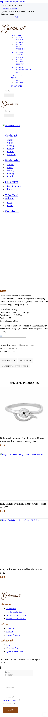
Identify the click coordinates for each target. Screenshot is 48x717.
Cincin (13, 345)
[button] (17, 411)
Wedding (30, 345)
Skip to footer (19, 1)
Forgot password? (10, 700)
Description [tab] (8, 360)
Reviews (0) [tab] (25, 360)
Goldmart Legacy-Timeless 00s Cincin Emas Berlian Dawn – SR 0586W (22, 439)
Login (7, 672)
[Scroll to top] (0, 667)
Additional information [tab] (15, 366)
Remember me (9, 703)
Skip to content (6, 1)
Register (9, 674)
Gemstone (10, 348)
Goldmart (21, 345)
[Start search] (9, 95)
